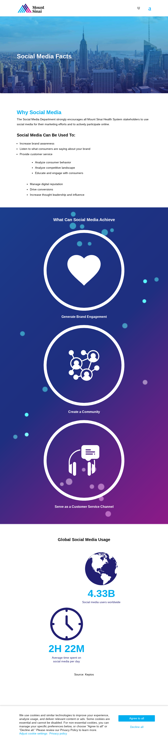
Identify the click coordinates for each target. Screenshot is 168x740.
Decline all (136, 727)
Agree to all (136, 718)
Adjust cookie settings (33, 733)
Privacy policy (58, 733)
